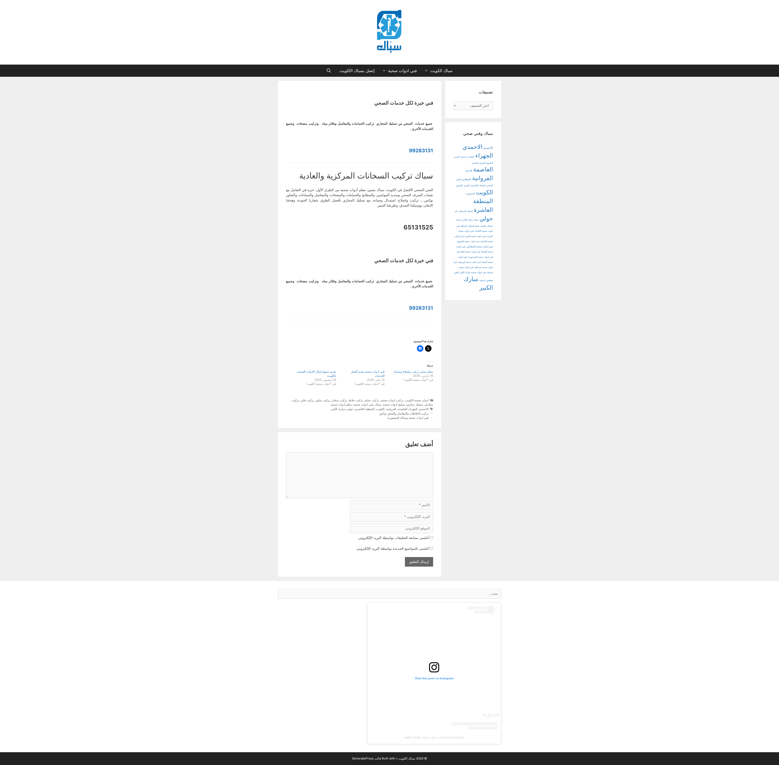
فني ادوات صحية (402, 70)
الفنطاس (466, 179)
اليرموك (462, 211)
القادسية (474, 185)
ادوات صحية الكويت (417, 400)
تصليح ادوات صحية (394, 404)
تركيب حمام (372, 400)
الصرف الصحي (478, 163)
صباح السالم (473, 226)
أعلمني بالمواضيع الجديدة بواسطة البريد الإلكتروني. (392, 548)
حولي (350, 409)
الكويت (380, 409)
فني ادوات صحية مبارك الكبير (473, 272)
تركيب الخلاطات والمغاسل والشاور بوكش (404, 413)
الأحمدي (488, 147)
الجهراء (413, 409)
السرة (457, 157)
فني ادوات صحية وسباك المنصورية (408, 417)
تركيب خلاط (356, 400)
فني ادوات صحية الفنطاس (479, 246)
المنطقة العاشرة (364, 409)
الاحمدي (424, 409)
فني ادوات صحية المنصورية (480, 257)
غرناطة (464, 226)
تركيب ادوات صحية (392, 400)
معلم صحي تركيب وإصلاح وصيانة (413, 371)
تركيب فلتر (307, 400)
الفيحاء (482, 185)
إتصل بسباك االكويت (357, 70)
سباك (378, 404)
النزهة (470, 211)
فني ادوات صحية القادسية (468, 251)
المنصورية (470, 193)
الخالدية (470, 157)
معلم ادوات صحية (341, 404)
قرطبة (482, 280)
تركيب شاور (323, 400)
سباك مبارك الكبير (470, 220)
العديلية (468, 170)
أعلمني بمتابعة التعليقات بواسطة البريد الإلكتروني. (393, 538)
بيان (456, 211)
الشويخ (489, 163)
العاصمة (402, 409)
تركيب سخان (339, 400)
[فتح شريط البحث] (329, 71)
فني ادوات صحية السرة (475, 236)
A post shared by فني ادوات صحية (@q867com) (434, 737)
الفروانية (391, 409)
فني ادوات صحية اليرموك (469, 262)
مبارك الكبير (338, 409)
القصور (459, 185)
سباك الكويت (441, 70)
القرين (467, 185)
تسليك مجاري (415, 404)
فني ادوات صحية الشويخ (468, 241)
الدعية (463, 157)
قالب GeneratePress (366, 758)
